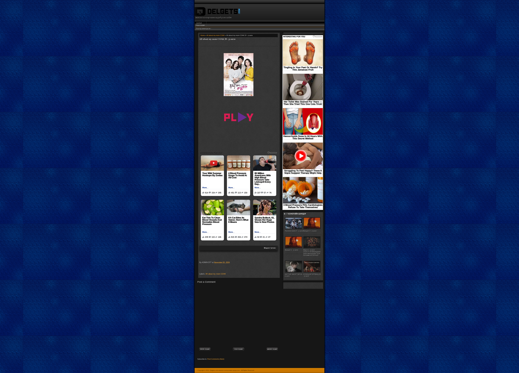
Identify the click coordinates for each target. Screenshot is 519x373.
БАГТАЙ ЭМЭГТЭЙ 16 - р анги (294, 275)
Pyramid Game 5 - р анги (294, 231)
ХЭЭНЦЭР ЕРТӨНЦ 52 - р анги (312, 275)
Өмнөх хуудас (205, 349)
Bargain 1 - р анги (291, 250)
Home (202, 35)
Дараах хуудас (272, 349)
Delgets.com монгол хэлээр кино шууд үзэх (225, 370)
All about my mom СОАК (215, 35)
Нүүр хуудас (200, 24)
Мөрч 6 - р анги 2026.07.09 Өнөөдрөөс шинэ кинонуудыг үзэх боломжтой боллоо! (312, 252)
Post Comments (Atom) (215, 359)
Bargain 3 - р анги (310, 231)
